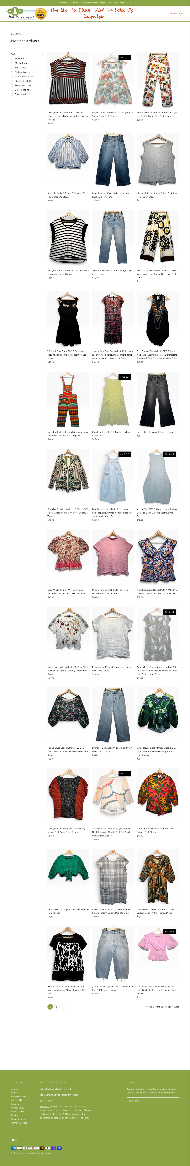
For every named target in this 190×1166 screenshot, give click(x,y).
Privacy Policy (17, 1108)
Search (173, 13)
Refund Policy (17, 1111)
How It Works (81, 10)
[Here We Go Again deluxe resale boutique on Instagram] (16, 1140)
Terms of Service (19, 1123)
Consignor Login (93, 17)
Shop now (95, 1050)
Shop (64, 10)
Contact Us (16, 1100)
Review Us (16, 1115)
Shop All (15, 1092)
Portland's (45, 1106)
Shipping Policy (18, 1119)
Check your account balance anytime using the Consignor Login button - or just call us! (94, 3)
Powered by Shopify (43, 1153)
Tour (109, 10)
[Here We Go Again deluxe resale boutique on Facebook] (13, 1140)
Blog (130, 10)
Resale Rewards (19, 1096)
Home (54, 10)
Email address (135, 1098)
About (99, 10)
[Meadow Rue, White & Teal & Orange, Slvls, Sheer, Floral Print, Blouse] (113, 80)
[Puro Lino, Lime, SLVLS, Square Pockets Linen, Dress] (113, 400)
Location (120, 10)
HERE (86, 1118)
